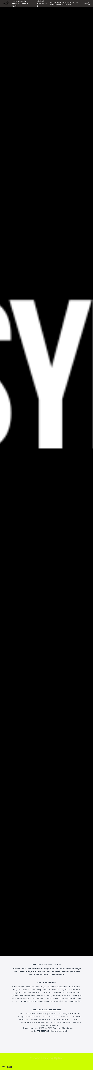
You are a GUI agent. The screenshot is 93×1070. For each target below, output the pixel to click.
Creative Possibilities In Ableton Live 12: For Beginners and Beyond (65, 4)
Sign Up (89, 4)
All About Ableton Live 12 (41, 3)
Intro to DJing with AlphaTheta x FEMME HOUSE (20, 3)
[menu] (50, 3)
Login (84, 3)
